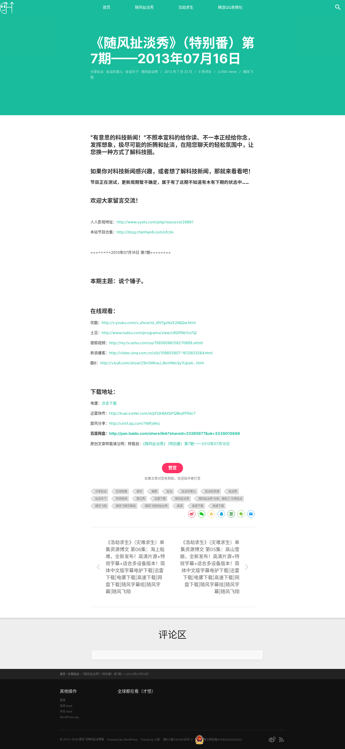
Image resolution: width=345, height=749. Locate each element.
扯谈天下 (132, 72)
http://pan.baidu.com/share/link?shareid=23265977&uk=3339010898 (174, 433)
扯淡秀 (233, 491)
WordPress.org (69, 717)
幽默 (154, 491)
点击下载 (109, 403)
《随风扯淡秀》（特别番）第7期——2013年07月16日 (186, 443)
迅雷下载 (160, 498)
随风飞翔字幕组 (126, 506)
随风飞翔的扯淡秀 (156, 506)
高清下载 (197, 506)
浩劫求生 (185, 7)
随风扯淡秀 (144, 7)
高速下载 (218, 506)
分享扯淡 (97, 72)
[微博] (272, 739)
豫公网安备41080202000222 (222, 739)
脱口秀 (141, 498)
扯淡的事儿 (114, 72)
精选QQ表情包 (230, 7)
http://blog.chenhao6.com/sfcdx (145, 232)
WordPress (131, 739)
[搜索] (338, 7)
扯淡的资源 (212, 491)
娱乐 (139, 491)
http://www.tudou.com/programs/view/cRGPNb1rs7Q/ (149, 332)
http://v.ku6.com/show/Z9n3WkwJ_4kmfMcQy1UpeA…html (152, 363)
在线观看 (121, 491)
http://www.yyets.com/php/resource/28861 (155, 222)
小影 (157, 739)
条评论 (205, 72)
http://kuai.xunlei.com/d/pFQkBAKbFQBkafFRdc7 (152, 413)
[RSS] (281, 739)
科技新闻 (121, 498)
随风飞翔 (101, 506)
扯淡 (169, 491)
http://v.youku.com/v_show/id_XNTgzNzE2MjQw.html (149, 322)
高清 (180, 506)
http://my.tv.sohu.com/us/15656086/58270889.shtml (156, 342)
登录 (62, 700)
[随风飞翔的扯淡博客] (7, 7)
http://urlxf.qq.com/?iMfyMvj (134, 423)
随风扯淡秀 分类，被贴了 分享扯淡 (220, 498)
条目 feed (66, 706)
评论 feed (66, 711)
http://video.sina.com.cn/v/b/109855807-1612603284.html (161, 353)
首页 (106, 7)
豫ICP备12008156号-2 (178, 739)
